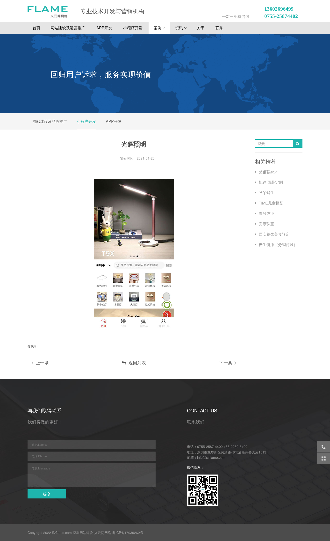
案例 (157, 27)
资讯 (179, 27)
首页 (36, 27)
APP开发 (104, 27)
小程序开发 (133, 27)
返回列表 (136, 362)
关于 (201, 27)
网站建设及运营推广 (68, 27)
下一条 (227, 362)
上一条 (41, 362)
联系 (219, 27)
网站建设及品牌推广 (49, 121)
